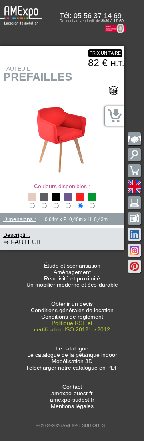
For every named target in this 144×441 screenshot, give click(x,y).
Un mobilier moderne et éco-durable (72, 285)
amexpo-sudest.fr (72, 399)
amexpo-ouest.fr (72, 393)
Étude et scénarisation (72, 265)
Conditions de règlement (72, 316)
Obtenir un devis (72, 304)
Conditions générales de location (72, 310)
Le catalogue (72, 348)
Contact (72, 387)
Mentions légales (72, 406)
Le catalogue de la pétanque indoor (72, 355)
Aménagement (72, 272)
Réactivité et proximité (72, 278)
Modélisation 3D (72, 361)
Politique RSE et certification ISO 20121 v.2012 (72, 326)
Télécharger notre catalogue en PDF (72, 367)
